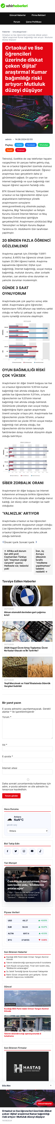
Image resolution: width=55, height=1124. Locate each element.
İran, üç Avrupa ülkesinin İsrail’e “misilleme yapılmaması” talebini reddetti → (43, 561)
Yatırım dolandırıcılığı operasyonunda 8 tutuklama (28, 962)
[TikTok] (40, 851)
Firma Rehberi (39, 15)
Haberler (6, 32)
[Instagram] (24, 851)
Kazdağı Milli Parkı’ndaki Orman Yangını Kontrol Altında (27, 958)
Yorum (6, 717)
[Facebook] (7, 851)
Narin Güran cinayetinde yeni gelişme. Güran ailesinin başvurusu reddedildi (26, 975)
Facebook (31, 145)
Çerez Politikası (34, 21)
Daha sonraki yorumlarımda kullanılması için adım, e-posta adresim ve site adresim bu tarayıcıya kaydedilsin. (26, 786)
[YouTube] (32, 851)
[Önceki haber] (39, 871)
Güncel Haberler (18, 15)
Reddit (9, 150)
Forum (17, 21)
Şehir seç (12, 825)
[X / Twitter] (15, 851)
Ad (4, 744)
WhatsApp (44, 145)
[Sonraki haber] (46, 871)
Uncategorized (19, 32)
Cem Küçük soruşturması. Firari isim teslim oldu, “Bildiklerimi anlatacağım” (28, 967)
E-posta (7, 756)
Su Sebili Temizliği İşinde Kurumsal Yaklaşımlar (27, 971)
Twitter (19, 145)
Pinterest (20, 150)
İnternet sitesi (9, 768)
